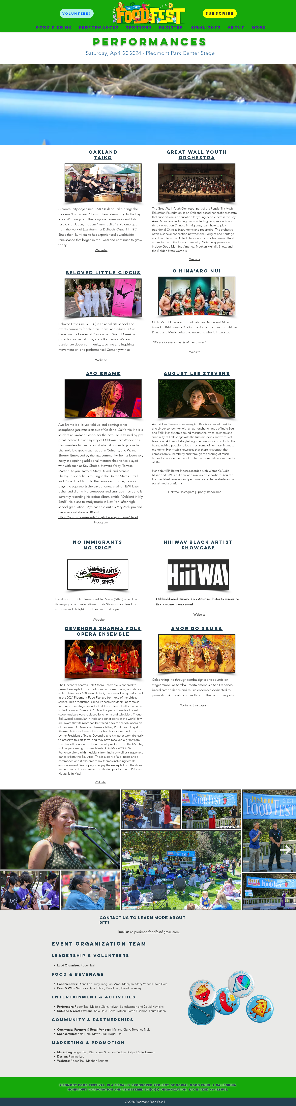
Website (101, 360)
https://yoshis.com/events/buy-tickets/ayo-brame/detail (98, 517)
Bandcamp (214, 492)
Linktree (173, 492)
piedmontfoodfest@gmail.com (157, 932)
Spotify (201, 492)
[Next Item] (285, 850)
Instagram (101, 522)
